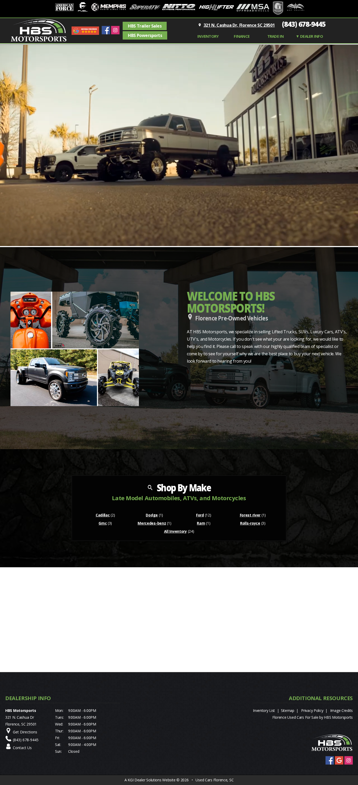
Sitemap (287, 710)
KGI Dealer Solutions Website (151, 779)
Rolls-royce (250, 523)
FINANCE (241, 36)
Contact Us (22, 747)
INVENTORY (208, 36)
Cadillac (103, 515)
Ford (200, 515)
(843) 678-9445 (304, 24)
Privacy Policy (312, 710)
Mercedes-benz (152, 523)
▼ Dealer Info (309, 36)
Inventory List (264, 710)
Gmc (103, 523)
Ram (201, 523)
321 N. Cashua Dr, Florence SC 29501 (239, 25)
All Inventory (175, 531)
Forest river (250, 515)
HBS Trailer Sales (144, 26)
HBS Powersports (145, 35)
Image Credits (341, 710)
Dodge (152, 515)
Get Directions (25, 731)
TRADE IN (275, 36)
